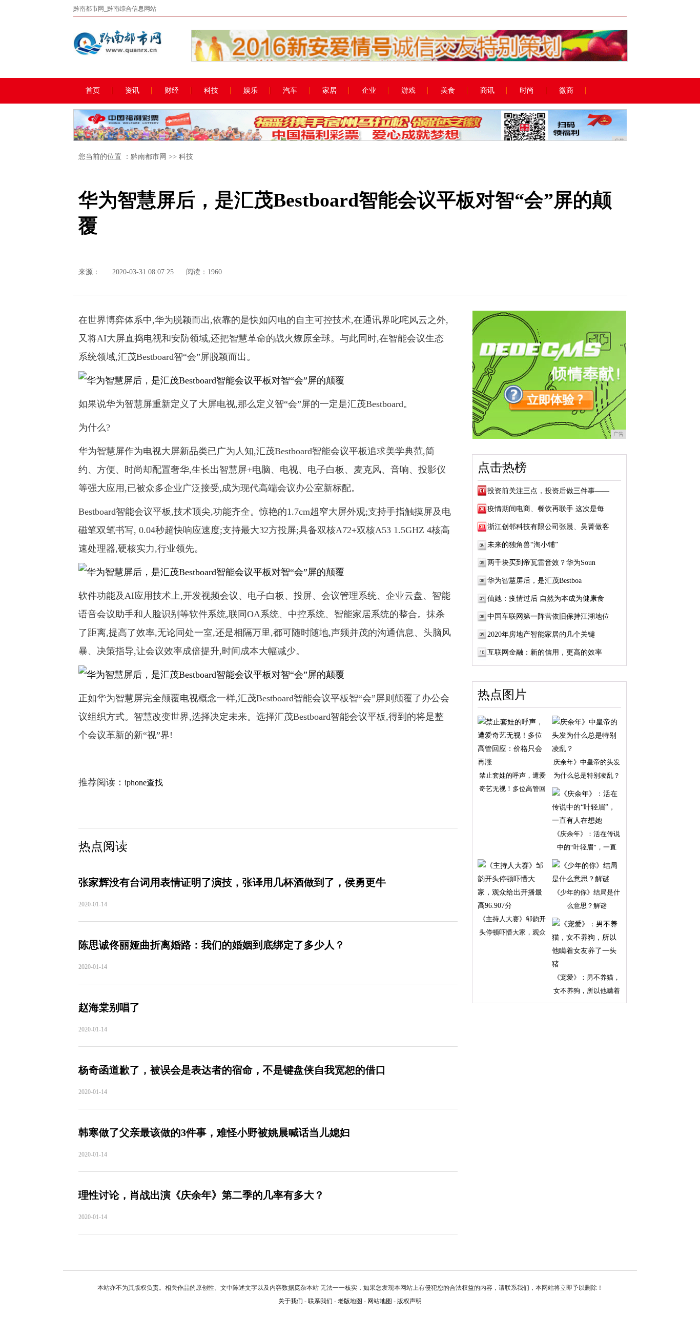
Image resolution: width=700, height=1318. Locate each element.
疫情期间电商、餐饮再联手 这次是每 (545, 509)
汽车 (290, 90)
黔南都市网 (149, 156)
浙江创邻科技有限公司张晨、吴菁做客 (548, 527)
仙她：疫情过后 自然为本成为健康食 (545, 598)
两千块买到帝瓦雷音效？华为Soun (541, 562)
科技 (211, 90)
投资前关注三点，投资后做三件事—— (548, 491)
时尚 (527, 90)
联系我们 (320, 1301)
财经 (171, 90)
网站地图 (379, 1301)
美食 (448, 90)
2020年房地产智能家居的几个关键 (541, 634)
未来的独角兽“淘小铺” (522, 545)
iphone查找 (144, 782)
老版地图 (350, 1301)
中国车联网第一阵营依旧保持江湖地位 (548, 616)
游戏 (408, 90)
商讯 (487, 90)
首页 (93, 90)
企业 (369, 90)
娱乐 (250, 90)
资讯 (132, 90)
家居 (329, 90)
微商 (566, 90)
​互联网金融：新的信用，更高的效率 (544, 652)
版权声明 (409, 1301)
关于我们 (290, 1301)
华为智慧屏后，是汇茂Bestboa (534, 580)
